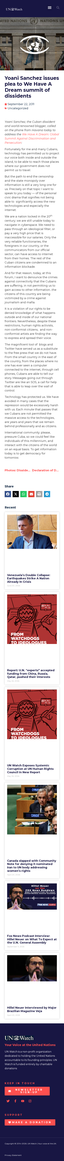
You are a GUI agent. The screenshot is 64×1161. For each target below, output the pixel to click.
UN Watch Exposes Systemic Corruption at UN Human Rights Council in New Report (30, 769)
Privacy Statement (13, 1155)
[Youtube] (22, 1101)
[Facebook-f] (15, 1101)
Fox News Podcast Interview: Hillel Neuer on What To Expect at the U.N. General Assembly (32, 939)
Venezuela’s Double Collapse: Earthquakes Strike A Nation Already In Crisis (28, 578)
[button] (50, 8)
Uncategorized (18, 108)
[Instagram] (30, 1101)
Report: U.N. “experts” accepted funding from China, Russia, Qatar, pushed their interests (31, 674)
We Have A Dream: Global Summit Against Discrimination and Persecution (32, 138)
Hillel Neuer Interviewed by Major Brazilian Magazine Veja (32, 1009)
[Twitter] (8, 1101)
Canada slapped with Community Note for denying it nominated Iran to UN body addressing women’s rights (31, 866)
